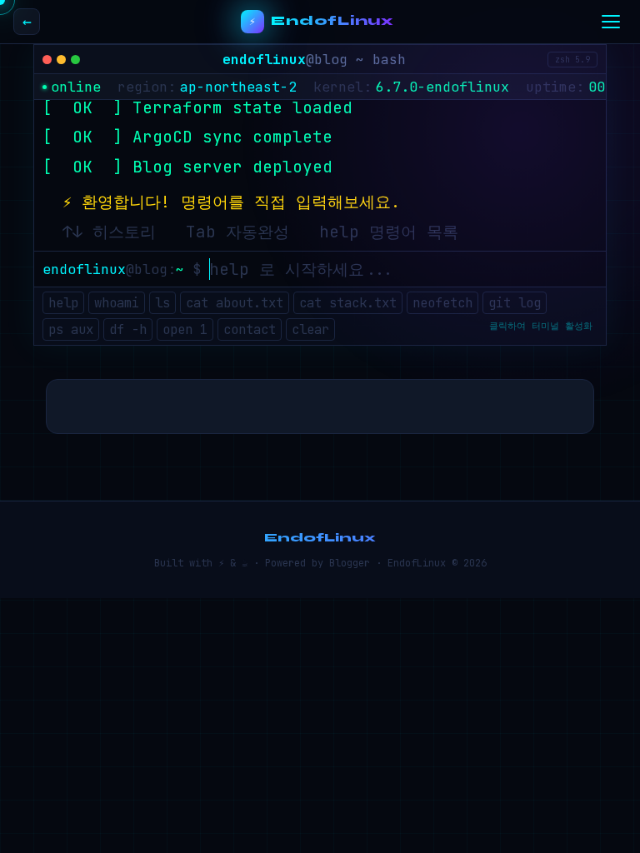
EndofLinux (332, 20)
